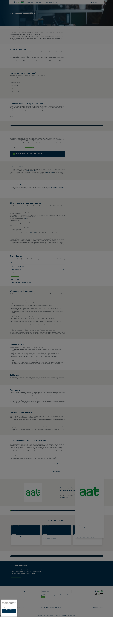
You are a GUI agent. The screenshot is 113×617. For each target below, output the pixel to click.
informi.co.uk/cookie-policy (9, 607)
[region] (9, 608)
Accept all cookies (9, 609)
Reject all (9, 611)
